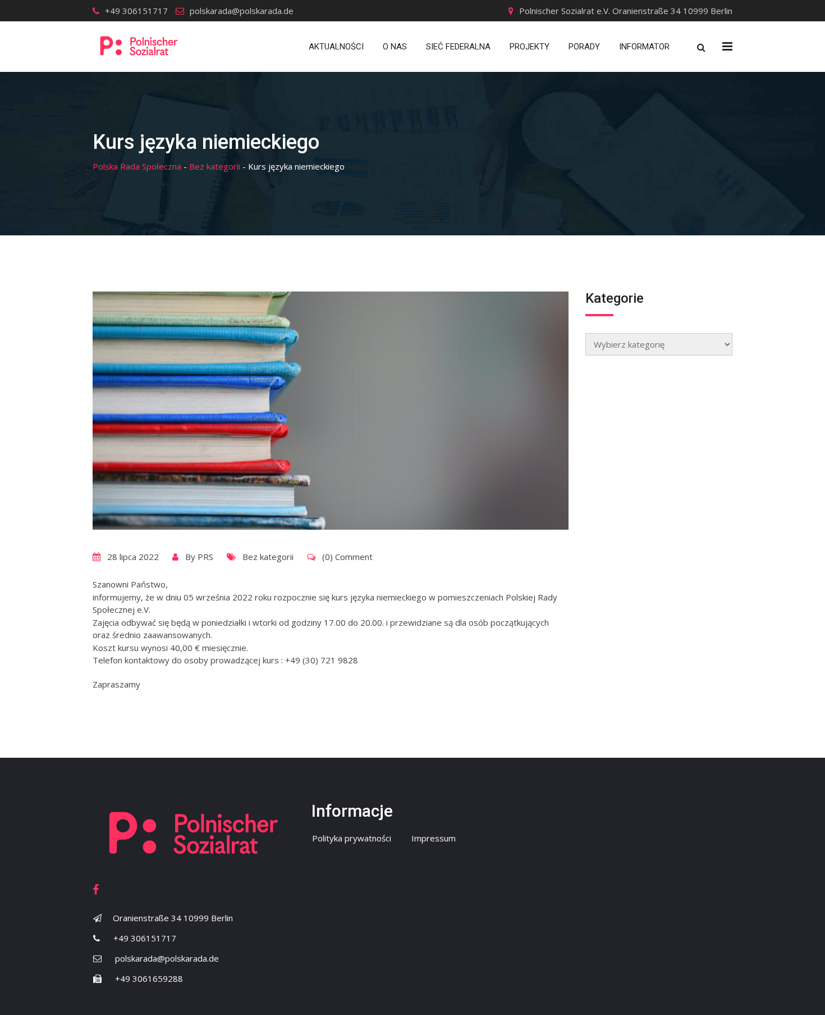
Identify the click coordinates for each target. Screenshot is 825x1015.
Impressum (433, 838)
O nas (395, 47)
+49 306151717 (136, 10)
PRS (205, 556)
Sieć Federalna (458, 47)
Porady (584, 47)
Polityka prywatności (351, 838)
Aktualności (336, 47)
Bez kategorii (268, 556)
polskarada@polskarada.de (242, 10)
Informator (644, 47)
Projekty (529, 47)
